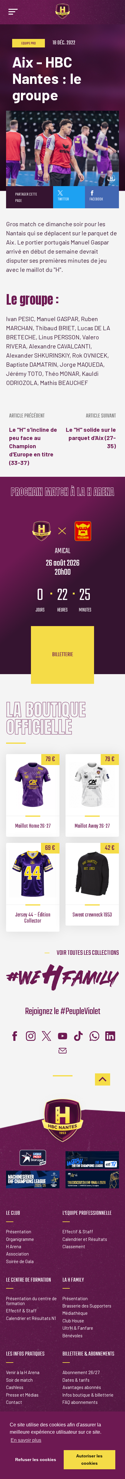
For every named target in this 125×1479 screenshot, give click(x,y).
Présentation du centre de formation (31, 1301)
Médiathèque (75, 1313)
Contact (14, 1402)
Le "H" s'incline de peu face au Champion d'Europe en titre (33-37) (33, 439)
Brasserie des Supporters (86, 1305)
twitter (63, 199)
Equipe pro (28, 43)
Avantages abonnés (81, 1387)
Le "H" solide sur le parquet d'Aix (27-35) (91, 431)
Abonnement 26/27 (81, 1372)
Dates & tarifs (76, 1380)
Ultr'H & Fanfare (77, 1328)
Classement (73, 1246)
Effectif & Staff (77, 1231)
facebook (96, 199)
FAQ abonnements (80, 1402)
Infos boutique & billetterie (87, 1395)
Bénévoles (72, 1335)
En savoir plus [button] (26, 1440)
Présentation (18, 1231)
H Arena (13, 1246)
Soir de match (19, 1380)
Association (17, 1253)
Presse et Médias (22, 1395)
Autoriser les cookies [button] (89, 1459)
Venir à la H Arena (22, 1372)
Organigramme (20, 1239)
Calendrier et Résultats (84, 1239)
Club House (73, 1320)
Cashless (14, 1387)
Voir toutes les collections (88, 953)
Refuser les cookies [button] (35, 1459)
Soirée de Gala (20, 1261)
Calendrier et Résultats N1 (31, 1318)
